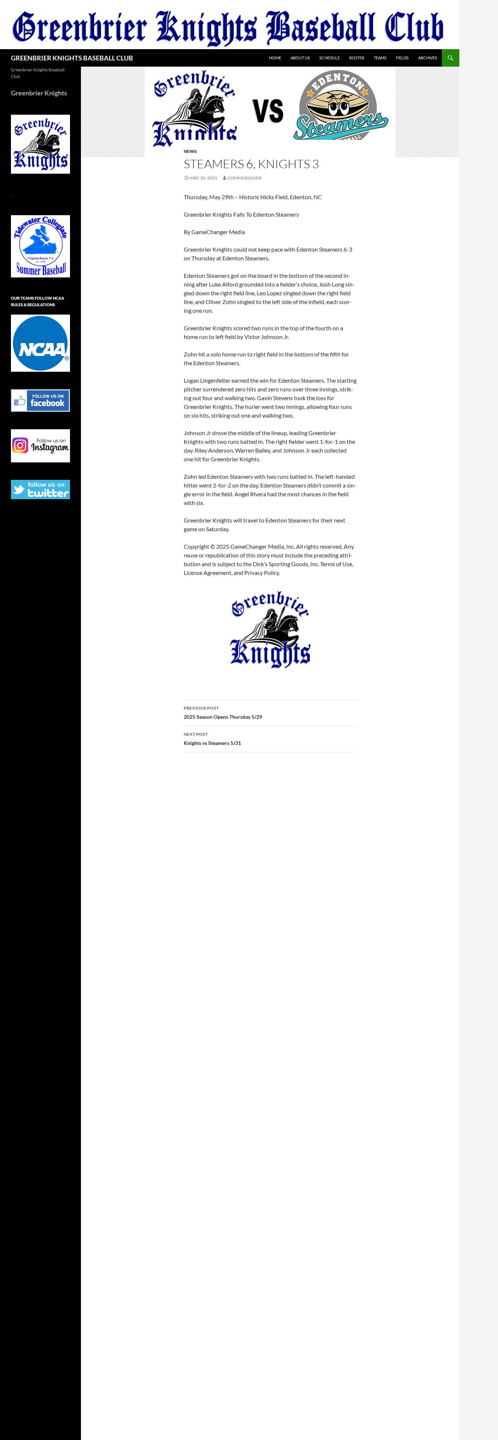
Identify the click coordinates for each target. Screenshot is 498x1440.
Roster (356, 57)
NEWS (190, 151)
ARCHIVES (427, 57)
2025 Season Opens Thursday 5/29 (223, 712)
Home (275, 57)
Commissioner (244, 178)
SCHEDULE (329, 57)
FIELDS (402, 57)
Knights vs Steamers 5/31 (212, 738)
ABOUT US (300, 57)
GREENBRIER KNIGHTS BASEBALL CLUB (72, 58)
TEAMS (380, 57)
